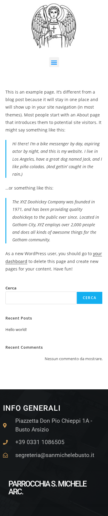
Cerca (10, 288)
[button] (54, 62)
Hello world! (16, 329)
